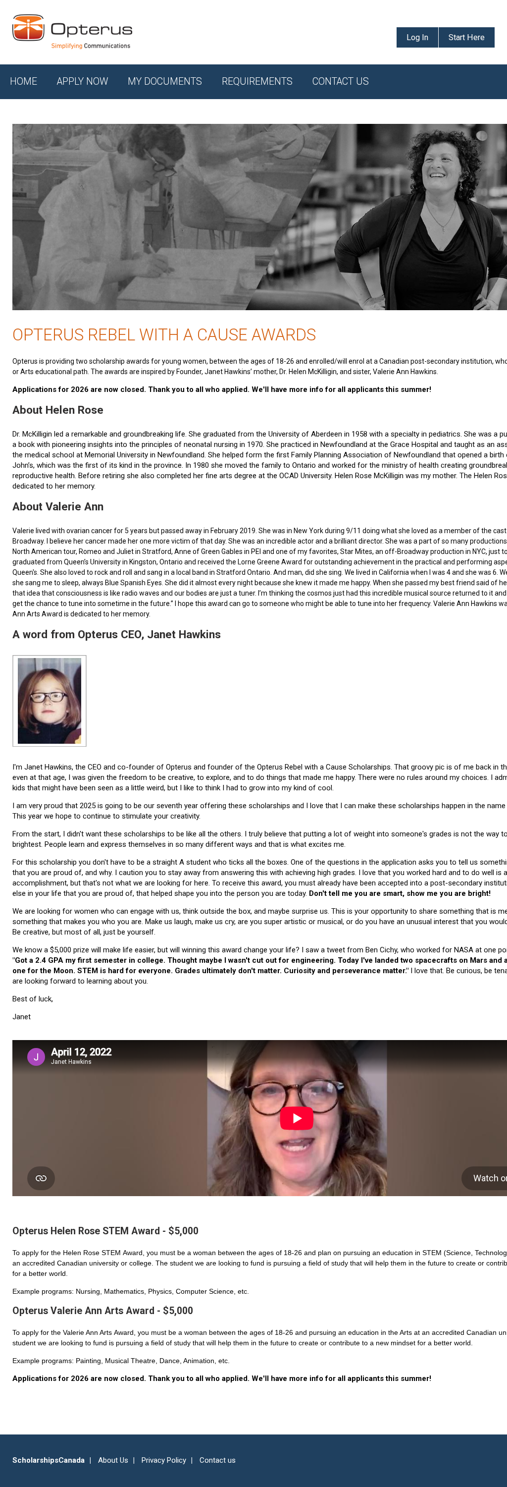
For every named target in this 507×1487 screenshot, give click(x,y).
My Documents (165, 81)
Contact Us (340, 81)
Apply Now (82, 81)
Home (23, 81)
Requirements (257, 81)
